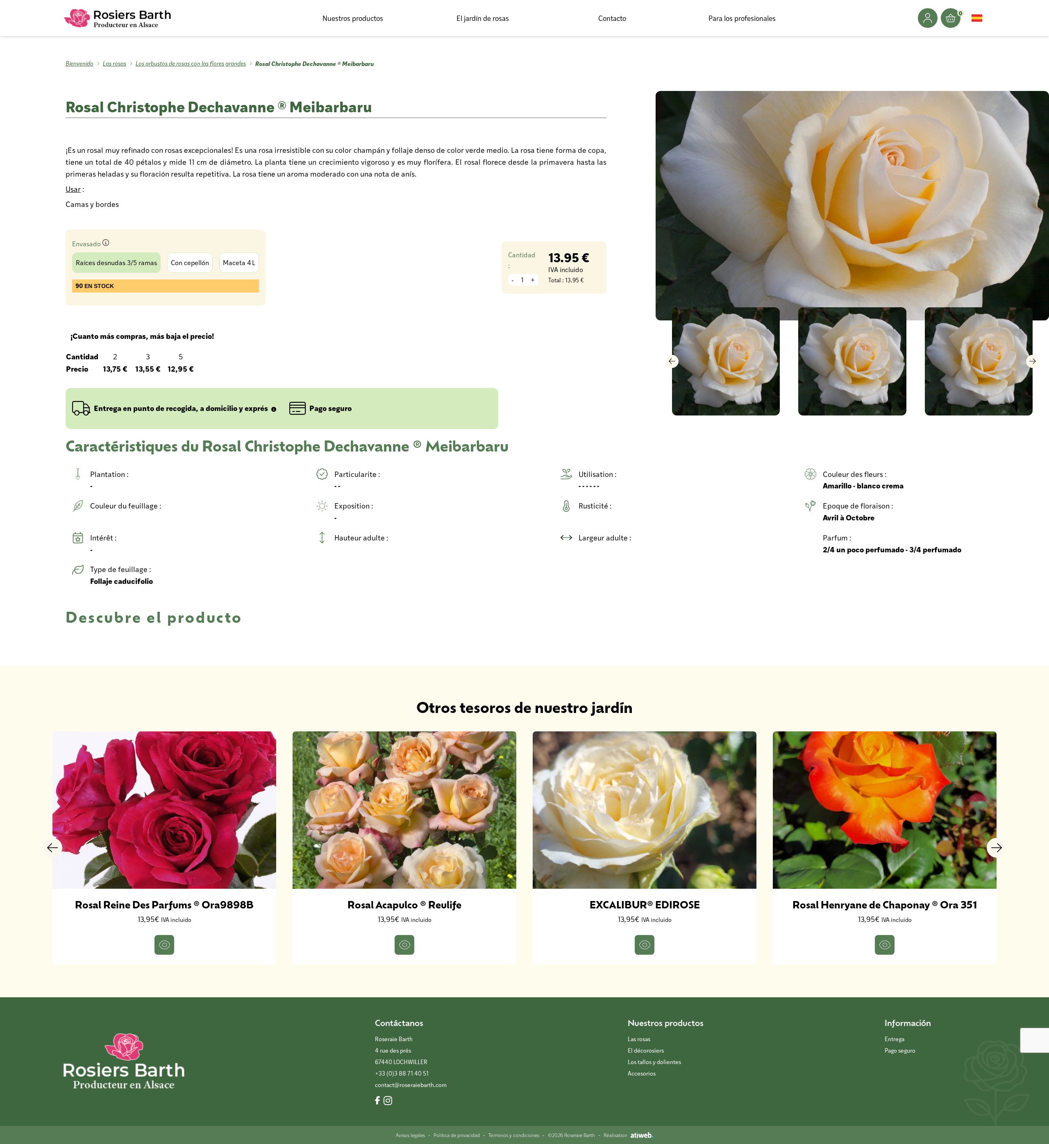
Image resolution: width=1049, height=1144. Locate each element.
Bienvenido (79, 63)
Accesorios (642, 1073)
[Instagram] (388, 1101)
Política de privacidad (457, 1135)
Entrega (894, 1039)
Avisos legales (410, 1135)
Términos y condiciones (513, 1135)
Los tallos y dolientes (654, 1062)
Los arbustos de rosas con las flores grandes (191, 63)
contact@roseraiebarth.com (411, 1085)
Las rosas (114, 63)
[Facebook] (377, 1100)
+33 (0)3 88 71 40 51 (402, 1073)
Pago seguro (900, 1050)
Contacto (612, 18)
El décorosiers (646, 1050)
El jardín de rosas (482, 18)
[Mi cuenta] (928, 18)
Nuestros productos (352, 18)
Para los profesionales (742, 18)
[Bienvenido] (118, 18)
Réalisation (615, 1135)
